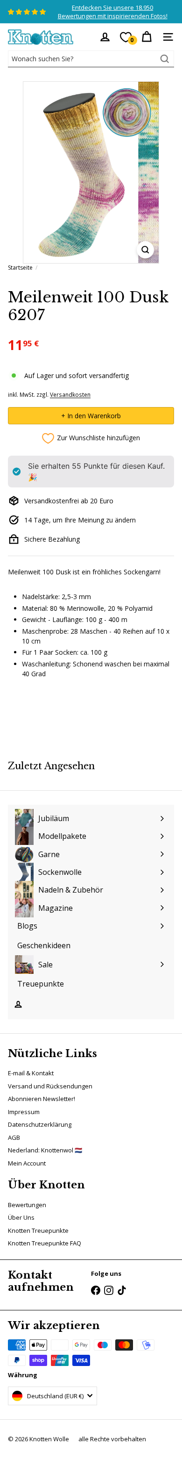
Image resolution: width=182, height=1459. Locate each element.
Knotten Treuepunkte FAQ (44, 1243)
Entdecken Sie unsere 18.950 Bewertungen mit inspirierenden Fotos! (113, 11)
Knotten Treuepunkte (38, 1230)
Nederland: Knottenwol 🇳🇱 (45, 1150)
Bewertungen (27, 1205)
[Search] (164, 58)
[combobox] (91, 58)
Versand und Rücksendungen (50, 1086)
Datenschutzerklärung (39, 1124)
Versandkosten (70, 394)
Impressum (24, 1112)
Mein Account (27, 1163)
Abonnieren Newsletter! (41, 1098)
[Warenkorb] (146, 36)
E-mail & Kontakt (31, 1073)
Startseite (20, 268)
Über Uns (21, 1217)
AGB (14, 1137)
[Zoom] (145, 249)
